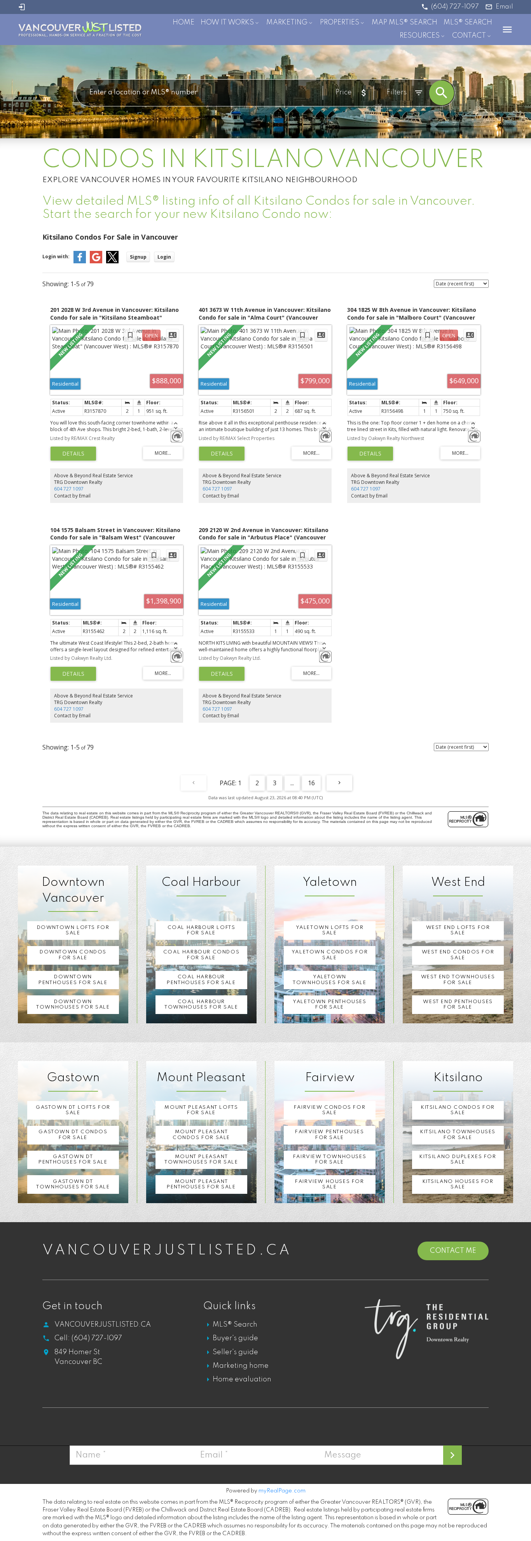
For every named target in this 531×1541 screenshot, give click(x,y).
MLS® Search (235, 1324)
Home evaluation (242, 1379)
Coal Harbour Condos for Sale (201, 955)
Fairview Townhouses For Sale (329, 1159)
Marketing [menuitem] (286, 22)
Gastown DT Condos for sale (72, 1134)
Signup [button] (138, 257)
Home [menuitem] (183, 22)
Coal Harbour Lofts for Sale (202, 930)
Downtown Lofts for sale (73, 930)
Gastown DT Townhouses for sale (73, 1184)
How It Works (227, 22)
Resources (420, 35)
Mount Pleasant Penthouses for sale (201, 1184)
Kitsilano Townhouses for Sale (458, 1134)
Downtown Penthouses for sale (72, 979)
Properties (339, 22)
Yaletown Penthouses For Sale (329, 1004)
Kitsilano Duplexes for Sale (457, 1159)
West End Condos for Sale (458, 955)
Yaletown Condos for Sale (330, 955)
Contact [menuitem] (469, 35)
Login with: (56, 256)
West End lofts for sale (458, 930)
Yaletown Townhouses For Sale (329, 979)
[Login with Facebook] (79, 261)
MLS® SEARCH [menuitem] (468, 22)
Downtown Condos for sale (73, 955)
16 (311, 783)
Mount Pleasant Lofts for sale (201, 1110)
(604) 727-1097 (455, 6)
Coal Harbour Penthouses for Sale (201, 979)
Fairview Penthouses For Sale (329, 1134)
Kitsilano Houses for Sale (458, 1184)
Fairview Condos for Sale (329, 1110)
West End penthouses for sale (458, 1004)
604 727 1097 (69, 488)
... (292, 783)
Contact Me (453, 1250)
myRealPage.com (282, 1491)
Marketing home (241, 1365)
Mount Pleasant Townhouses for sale (201, 1159)
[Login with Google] (96, 261)
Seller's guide (235, 1352)
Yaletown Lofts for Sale (330, 930)
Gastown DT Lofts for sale (73, 1110)
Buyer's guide (235, 1338)
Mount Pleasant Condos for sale (201, 1134)
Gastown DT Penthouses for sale (72, 1159)
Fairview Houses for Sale (329, 1184)
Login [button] (164, 257)
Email (504, 6)
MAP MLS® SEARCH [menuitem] (404, 22)
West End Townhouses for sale (458, 979)
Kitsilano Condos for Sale (458, 1110)
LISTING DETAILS (73, 454)
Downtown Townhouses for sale (73, 1004)
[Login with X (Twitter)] (112, 261)
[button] (450, 6)
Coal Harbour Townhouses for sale (201, 1004)
